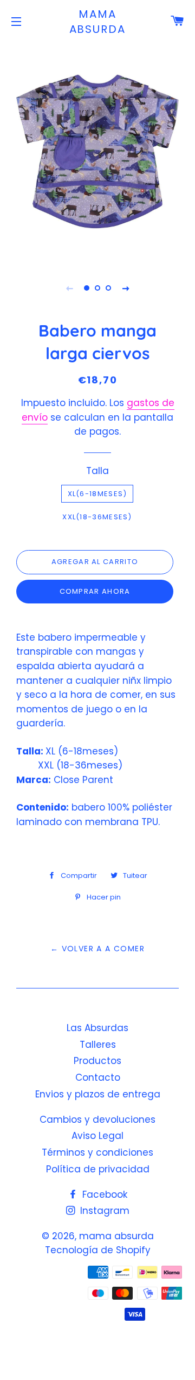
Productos (97, 1060)
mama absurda (97, 21)
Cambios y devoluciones (97, 1119)
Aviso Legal (97, 1135)
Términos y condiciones (97, 1152)
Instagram (103, 1210)
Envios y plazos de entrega (97, 1094)
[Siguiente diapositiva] (126, 288)
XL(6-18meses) (97, 494)
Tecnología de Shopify (98, 1250)
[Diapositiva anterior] (69, 288)
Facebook (103, 1194)
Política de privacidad (98, 1169)
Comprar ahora (95, 591)
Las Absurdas (97, 1027)
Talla (97, 470)
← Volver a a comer (97, 948)
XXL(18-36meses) (97, 517)
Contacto (97, 1077)
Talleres (98, 1044)
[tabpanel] (97, 151)
